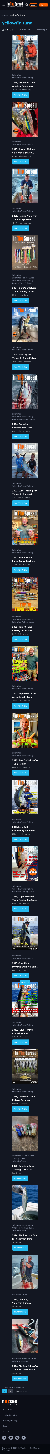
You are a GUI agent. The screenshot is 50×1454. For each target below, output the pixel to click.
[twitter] (10, 1438)
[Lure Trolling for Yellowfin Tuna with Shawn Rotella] (25, 461)
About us (8, 1409)
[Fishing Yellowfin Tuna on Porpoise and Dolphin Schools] (25, 1337)
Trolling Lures (18, 1158)
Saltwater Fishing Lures (23, 278)
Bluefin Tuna (28, 1156)
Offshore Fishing (20, 1228)
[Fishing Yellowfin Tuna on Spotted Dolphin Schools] (25, 186)
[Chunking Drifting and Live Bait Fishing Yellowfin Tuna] (25, 934)
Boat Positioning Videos (23, 419)
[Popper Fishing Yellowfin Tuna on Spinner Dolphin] (25, 120)
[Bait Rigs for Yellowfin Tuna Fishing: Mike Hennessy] (25, 325)
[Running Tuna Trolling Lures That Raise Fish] (25, 1134)
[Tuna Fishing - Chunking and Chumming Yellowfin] (25, 1000)
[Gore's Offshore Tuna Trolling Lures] (25, 253)
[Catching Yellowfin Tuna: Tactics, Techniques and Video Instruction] (25, 1273)
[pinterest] (24, 1438)
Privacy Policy (10, 1420)
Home (5, 15)
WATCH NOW (20, 95)
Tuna (31, 1228)
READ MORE (20, 1178)
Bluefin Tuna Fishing (22, 283)
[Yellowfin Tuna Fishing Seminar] (25, 1067)
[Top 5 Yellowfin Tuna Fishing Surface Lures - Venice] (25, 864)
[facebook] (4, 1438)
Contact (7, 1431)
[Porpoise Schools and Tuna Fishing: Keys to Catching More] (25, 392)
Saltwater (16, 75)
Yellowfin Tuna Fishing (22, 78)
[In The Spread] (15, 6)
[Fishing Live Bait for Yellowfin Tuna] (25, 1203)
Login (33, 5)
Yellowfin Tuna (19, 1161)
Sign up (43, 5)
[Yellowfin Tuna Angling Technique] (25, 53)
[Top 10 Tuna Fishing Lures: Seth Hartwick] (25, 595)
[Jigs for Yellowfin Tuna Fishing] (25, 731)
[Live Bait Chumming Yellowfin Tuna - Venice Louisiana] (25, 798)
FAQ (5, 1426)
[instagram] (17, 1438)
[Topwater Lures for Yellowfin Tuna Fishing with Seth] (25, 664)
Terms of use (10, 1415)
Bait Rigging (27, 1225)
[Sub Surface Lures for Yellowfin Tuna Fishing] (25, 528)
